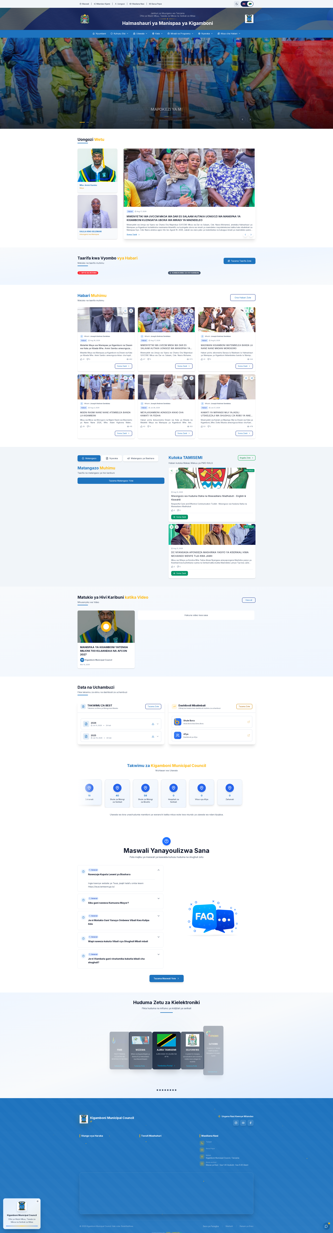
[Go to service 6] (170, 1087)
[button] (120, 875)
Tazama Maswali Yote (165, 975)
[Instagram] (236, 1120)
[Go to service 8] (175, 1087)
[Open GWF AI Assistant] (326, 1226)
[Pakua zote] (153, 718)
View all (248, 597)
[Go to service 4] (165, 1087)
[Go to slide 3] (92, 122)
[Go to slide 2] (86, 122)
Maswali (85, 4)
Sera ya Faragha (211, 1223)
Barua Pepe (157, 4)
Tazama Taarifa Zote (241, 257)
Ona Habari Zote (243, 294)
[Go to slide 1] (81, 122)
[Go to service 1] (157, 1087)
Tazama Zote (153, 703)
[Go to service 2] (160, 1087)
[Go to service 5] (168, 1087)
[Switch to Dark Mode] (237, 4)
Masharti (229, 1223)
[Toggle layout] (37, 1201)
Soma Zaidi (132, 231)
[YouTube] (243, 1120)
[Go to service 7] (173, 1087)
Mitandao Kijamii (103, 4)
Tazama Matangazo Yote (121, 477)
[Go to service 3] (162, 1087)
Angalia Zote (245, 455)
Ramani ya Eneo (246, 1223)
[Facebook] (250, 1120)
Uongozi (121, 4)
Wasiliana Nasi (138, 4)
